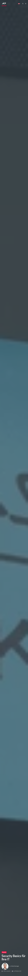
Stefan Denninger (15, 966)
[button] (23, 3)
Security (4, 952)
